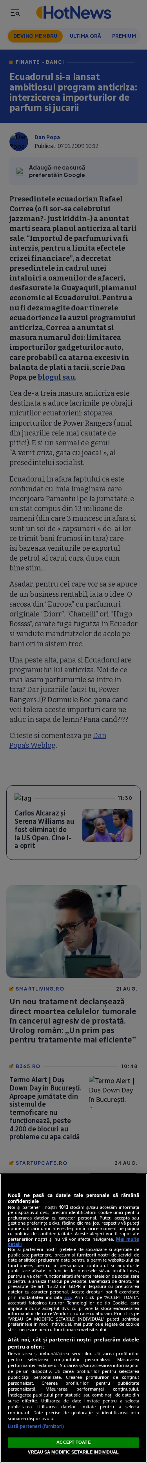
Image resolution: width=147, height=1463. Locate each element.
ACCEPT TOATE (73, 1442)
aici (67, 1297)
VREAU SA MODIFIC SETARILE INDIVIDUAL (73, 1452)
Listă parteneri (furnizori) (36, 1426)
